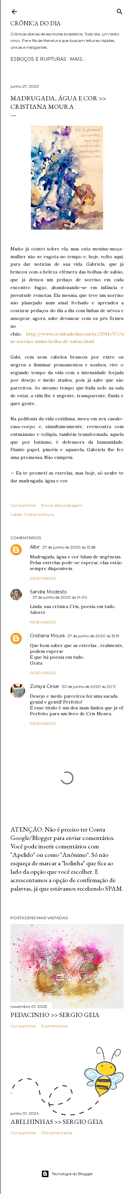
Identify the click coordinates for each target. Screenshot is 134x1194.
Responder (43, 578)
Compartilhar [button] (23, 505)
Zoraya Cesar (44, 686)
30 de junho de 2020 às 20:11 (88, 686)
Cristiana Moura (39, 514)
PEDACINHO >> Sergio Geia (55, 1014)
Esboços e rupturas (38, 59)
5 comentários (54, 1025)
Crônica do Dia (35, 23)
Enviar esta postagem (61, 505)
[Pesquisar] (120, 10)
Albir (35, 547)
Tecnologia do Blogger (72, 1173)
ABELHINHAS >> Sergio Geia (56, 1121)
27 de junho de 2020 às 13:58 (69, 547)
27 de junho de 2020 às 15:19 (93, 635)
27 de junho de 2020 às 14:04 (60, 597)
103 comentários (56, 1132)
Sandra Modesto (48, 592)
